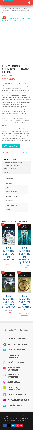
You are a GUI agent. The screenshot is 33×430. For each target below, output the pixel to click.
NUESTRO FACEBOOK (17, 344)
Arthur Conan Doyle (24, 313)
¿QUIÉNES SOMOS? (16, 362)
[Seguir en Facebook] (5, 425)
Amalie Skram (8, 263)
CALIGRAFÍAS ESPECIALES (14, 376)
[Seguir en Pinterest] (21, 425)
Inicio (3, 8)
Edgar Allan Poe (8, 310)
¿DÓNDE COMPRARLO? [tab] (11, 166)
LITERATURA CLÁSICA (13, 8)
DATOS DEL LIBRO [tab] (10, 159)
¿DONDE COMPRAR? (17, 339)
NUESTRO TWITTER (16, 349)
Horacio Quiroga (24, 265)
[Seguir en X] (9, 425)
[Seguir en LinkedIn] (13, 425)
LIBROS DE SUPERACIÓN (14, 388)
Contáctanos (20, 420)
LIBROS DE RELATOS (17, 394)
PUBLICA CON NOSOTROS (14, 368)
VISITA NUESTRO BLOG (18, 400)
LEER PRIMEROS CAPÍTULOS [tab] (13, 162)
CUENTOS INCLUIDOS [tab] (11, 169)
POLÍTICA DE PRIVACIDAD (13, 356)
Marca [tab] (6, 172)
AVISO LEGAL (14, 382)
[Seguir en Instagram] (17, 425)
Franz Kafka (7, 75)
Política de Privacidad (21, 418)
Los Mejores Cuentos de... (23, 153)
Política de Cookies (9, 420)
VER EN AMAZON (11, 146)
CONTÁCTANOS (15, 405)
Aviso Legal (10, 418)
